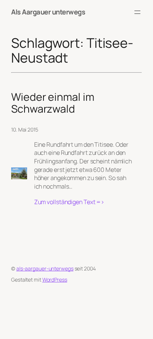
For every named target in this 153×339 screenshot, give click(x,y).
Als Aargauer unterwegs (48, 12)
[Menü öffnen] (137, 12)
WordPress (54, 279)
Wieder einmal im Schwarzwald (52, 103)
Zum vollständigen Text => (69, 202)
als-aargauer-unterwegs (45, 268)
